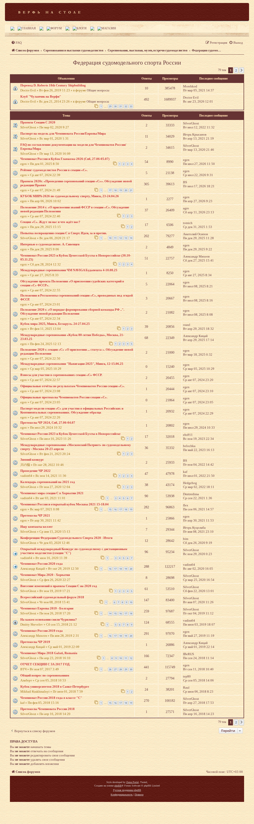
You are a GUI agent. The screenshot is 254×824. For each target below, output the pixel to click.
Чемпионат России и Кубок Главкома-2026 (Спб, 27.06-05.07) (64, 159)
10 (110, 238)
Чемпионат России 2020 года (41, 563)
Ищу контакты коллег (36, 526)
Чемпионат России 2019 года (41, 631)
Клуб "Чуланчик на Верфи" (40, 96)
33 (131, 106)
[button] (241, 70)
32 (126, 106)
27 (115, 669)
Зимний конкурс (32, 459)
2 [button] (236, 70)
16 (115, 509)
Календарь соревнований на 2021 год (47, 482)
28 (120, 669)
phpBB (118, 785)
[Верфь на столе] (49, 12)
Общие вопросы (98, 90)
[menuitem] (16, 42)
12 (120, 238)
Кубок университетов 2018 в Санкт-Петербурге (54, 686)
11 (115, 238)
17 (110, 190)
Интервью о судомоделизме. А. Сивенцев (50, 244)
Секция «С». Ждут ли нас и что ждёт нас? (50, 222)
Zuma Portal (132, 782)
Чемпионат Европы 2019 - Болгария (46, 608)
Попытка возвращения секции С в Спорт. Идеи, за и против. (63, 233)
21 (131, 190)
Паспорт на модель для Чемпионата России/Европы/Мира (63, 133)
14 (131, 238)
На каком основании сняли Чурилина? (48, 619)
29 (110, 106)
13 (126, 238)
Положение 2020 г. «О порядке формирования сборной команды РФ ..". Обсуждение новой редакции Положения (72, 311)
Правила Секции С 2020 (37, 122)
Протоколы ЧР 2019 (35, 642)
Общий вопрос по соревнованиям (44, 675)
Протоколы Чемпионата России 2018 (47, 709)
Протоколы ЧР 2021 (35, 515)
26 (110, 669)
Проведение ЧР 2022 (35, 471)
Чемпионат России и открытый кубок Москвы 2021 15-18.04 (64, 504)
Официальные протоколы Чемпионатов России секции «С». (63, 397)
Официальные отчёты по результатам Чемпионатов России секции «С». (72, 386)
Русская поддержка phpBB (127, 790)
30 (115, 106)
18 (115, 190)
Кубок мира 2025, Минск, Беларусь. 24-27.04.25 (55, 324)
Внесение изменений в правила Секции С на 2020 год (58, 586)
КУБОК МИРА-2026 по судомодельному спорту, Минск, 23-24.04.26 (69, 196)
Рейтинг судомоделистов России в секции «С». (54, 170)
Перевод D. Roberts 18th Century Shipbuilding (53, 85)
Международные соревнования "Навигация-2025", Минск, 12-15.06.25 (71, 364)
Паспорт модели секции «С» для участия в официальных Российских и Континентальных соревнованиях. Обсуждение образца (71, 410)
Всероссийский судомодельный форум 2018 (52, 597)
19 (120, 190)
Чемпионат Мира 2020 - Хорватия (45, 575)
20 (126, 190)
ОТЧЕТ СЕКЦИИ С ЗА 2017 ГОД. (45, 664)
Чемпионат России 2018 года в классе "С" (51, 698)
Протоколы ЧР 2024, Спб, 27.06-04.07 (47, 422)
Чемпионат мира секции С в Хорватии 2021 (52, 493)
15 (110, 509)
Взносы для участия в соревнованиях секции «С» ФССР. (61, 375)
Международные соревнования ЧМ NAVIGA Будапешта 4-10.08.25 (68, 270)
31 (120, 106)
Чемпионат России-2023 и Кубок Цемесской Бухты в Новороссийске (70, 434)
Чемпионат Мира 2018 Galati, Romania (48, 653)
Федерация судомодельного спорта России (127, 62)
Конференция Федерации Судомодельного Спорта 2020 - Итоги (66, 538)
